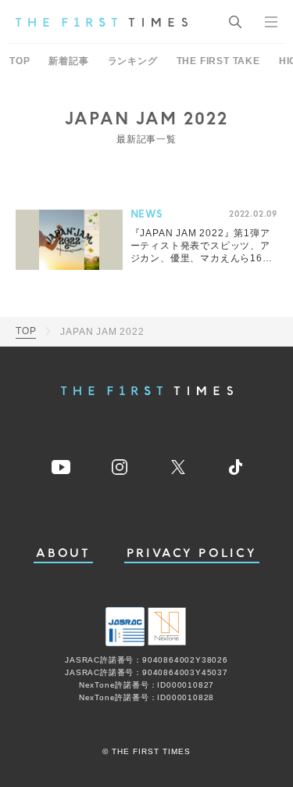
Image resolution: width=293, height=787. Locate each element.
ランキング (133, 61)
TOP (19, 61)
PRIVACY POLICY (192, 553)
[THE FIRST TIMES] (102, 22)
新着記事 (68, 61)
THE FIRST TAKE (218, 61)
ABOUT (63, 553)
